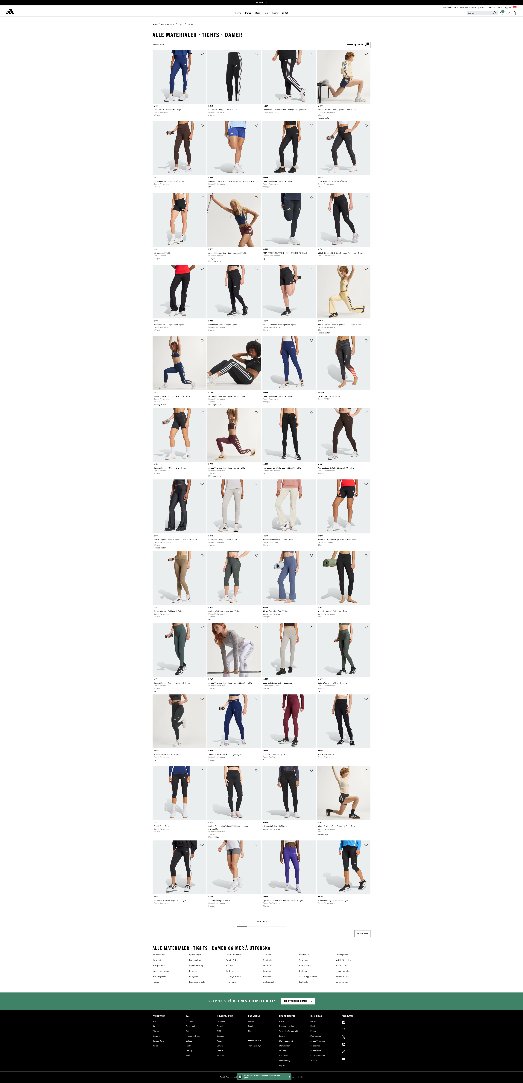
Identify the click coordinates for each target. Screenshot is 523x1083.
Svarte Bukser (233, 960)
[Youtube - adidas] (355, 1059)
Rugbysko (304, 955)
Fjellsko (303, 971)
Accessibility (297, 1077)
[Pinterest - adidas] (355, 1044)
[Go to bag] (514, 13)
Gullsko (229, 971)
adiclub (500, 7)
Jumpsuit (157, 960)
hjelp (456, 7)
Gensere (193, 971)
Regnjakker (231, 982)
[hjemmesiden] (9, 11)
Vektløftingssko (343, 960)
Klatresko (303, 982)
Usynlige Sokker (233, 977)
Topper (156, 982)
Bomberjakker (159, 977)
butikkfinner (447, 7)
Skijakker (267, 966)
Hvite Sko (267, 955)
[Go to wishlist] (507, 13)
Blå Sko (229, 966)
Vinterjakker (305, 966)
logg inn (508, 7)
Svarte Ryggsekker (308, 977)
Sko (266, 13)
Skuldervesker (269, 982)
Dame (248, 13)
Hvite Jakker (342, 966)
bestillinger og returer (468, 7)
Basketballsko (342, 971)
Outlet (285, 13)
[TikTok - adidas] (355, 1052)
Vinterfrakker (159, 955)
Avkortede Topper (161, 971)
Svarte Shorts (342, 977)
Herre (238, 13)
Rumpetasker (159, 966)
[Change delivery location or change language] (515, 7)
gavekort (481, 7)
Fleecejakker (342, 955)
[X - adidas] (355, 1037)
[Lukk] (240, 1077)
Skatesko (303, 960)
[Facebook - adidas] (355, 1022)
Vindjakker (194, 977)
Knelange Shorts (197, 982)
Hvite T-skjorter (233, 955)
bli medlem (490, 7)
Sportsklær (268, 960)
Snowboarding (196, 966)
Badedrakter (195, 960)
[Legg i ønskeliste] (202, 54)
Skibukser (267, 971)
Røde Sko (267, 977)
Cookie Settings (226, 1077)
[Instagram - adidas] (355, 1030)
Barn (257, 13)
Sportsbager (195, 955)
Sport (275, 13)
